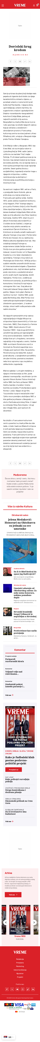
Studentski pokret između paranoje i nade (14, 685)
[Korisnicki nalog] (34, 5)
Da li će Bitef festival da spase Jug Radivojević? (25, 573)
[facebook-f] (7, 989)
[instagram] (22, 989)
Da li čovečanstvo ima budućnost (15, 813)
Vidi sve (8, 695)
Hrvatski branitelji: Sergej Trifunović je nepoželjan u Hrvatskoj (25, 614)
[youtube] (17, 989)
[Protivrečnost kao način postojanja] (7, 630)
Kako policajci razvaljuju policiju (17, 780)
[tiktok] (27, 989)
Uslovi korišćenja (20, 970)
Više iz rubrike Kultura (20, 506)
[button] (6, 922)
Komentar (20, 649)
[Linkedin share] (29, 61)
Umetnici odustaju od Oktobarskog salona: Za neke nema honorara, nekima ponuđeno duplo (25, 593)
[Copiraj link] (24, 61)
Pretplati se (13, 770)
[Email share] (20, 61)
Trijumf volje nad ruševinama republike (13, 673)
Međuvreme (28, 484)
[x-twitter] (12, 989)
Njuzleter (20, 973)
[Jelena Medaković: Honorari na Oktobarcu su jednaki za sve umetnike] (20, 550)
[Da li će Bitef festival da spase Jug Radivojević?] (7, 571)
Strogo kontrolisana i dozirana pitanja (15, 791)
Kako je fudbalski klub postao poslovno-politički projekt (19, 760)
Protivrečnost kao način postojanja (25, 632)
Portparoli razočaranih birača (14, 660)
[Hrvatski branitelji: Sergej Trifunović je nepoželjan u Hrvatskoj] (7, 612)
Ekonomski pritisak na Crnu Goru (19, 802)
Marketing (20, 966)
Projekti (20, 977)
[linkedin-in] (33, 989)
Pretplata (20, 963)
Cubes (31, 998)
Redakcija (20, 959)
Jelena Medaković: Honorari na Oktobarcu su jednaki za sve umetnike (20, 524)
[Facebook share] (10, 61)
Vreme (13, 998)
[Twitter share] (15, 61)
